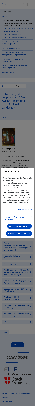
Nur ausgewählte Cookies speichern (15, 218)
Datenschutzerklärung (11, 205)
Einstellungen (23, 209)
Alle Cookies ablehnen (18, 226)
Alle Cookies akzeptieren (17, 233)
